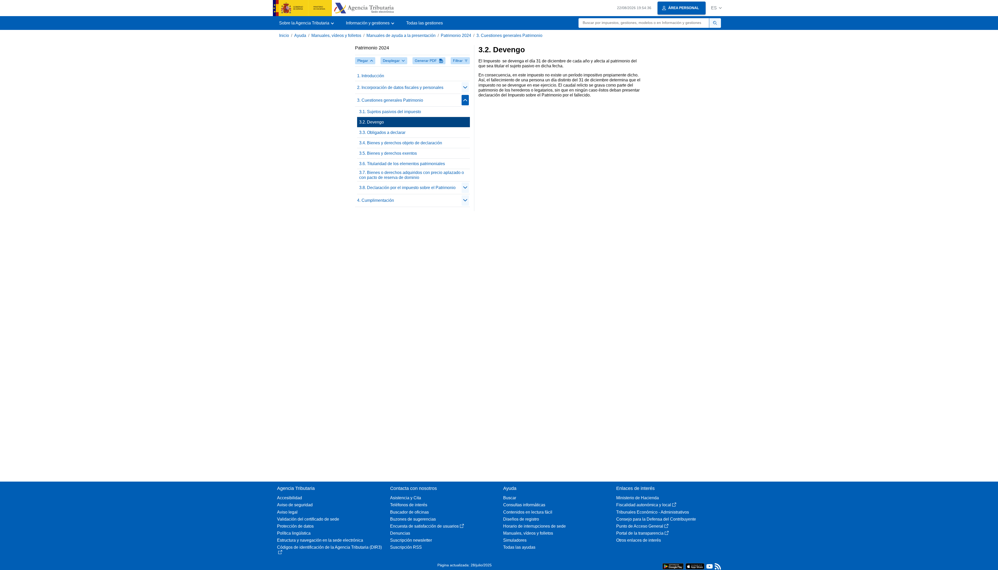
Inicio (284, 35)
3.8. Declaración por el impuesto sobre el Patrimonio (407, 187)
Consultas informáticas (524, 505)
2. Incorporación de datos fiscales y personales (400, 87)
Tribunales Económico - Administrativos (652, 512)
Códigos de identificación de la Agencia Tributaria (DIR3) (329, 547)
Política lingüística (294, 533)
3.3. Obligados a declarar (382, 132)
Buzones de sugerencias (413, 519)
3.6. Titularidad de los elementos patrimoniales (402, 163)
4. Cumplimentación (375, 200)
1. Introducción (370, 76)
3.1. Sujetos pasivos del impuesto (390, 111)
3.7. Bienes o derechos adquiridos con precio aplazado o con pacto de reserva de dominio (411, 175)
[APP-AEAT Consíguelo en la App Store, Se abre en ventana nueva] (695, 566)
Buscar (509, 498)
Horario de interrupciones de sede (534, 526)
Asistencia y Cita (405, 498)
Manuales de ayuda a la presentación (401, 35)
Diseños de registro (521, 519)
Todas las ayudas (519, 547)
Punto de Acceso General (639, 526)
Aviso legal (287, 512)
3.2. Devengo (371, 122)
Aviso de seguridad (295, 505)
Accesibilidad (289, 498)
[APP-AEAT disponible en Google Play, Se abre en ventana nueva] (673, 566)
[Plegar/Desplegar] (465, 87)
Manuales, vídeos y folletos (336, 35)
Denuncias (400, 533)
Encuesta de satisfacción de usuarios (424, 526)
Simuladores (515, 540)
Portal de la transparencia (640, 533)
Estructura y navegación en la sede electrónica (320, 540)
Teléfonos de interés (408, 505)
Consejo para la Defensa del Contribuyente (656, 519)
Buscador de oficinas (409, 512)
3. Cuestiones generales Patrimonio (509, 35)
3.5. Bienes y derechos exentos (388, 153)
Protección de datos (295, 526)
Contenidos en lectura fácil (527, 512)
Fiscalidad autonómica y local (643, 505)
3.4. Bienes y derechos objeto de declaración (400, 143)
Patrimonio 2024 (456, 35)
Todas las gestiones (424, 23)
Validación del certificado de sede (308, 519)
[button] (716, 8)
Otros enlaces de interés (638, 540)
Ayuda (300, 35)
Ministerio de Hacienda (637, 498)
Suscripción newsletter (411, 540)
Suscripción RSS (406, 547)
